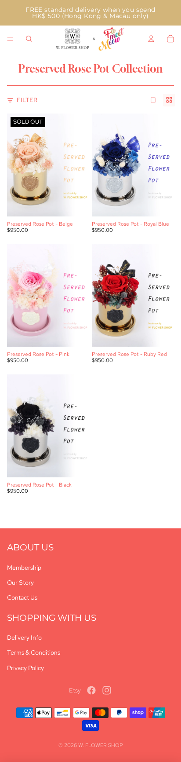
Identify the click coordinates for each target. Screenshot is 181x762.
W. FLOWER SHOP (100, 745)
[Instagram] (106, 690)
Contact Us (22, 597)
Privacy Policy (25, 668)
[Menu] (10, 39)
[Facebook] (91, 690)
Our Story (20, 582)
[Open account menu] (151, 38)
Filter (27, 100)
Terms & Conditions (33, 652)
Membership (24, 568)
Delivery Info (24, 637)
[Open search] (29, 38)
